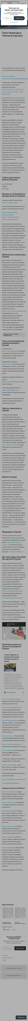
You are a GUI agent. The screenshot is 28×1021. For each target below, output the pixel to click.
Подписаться (19, 18)
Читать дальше (14, 22)
